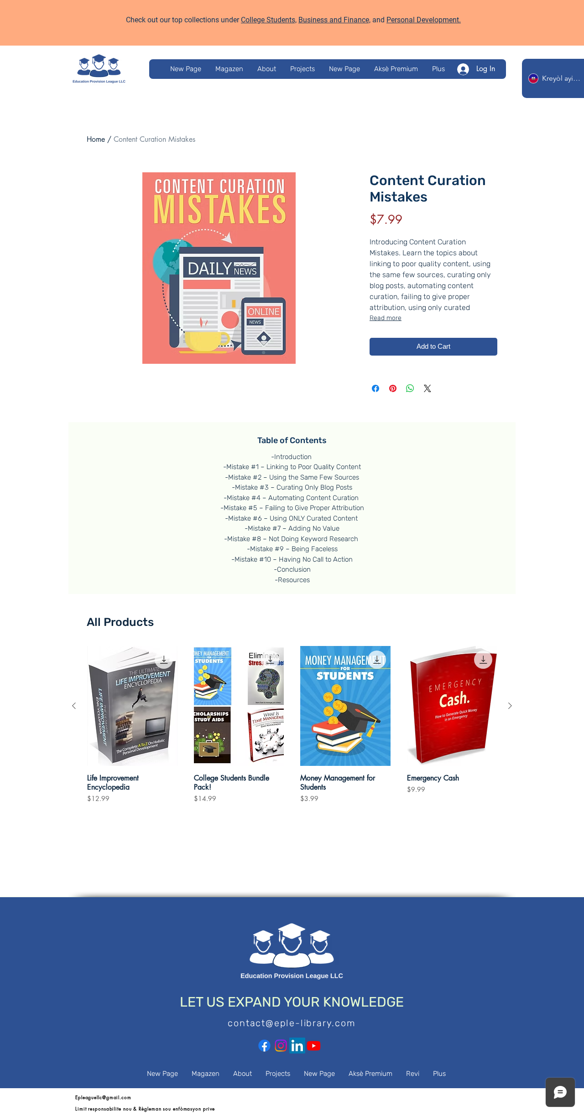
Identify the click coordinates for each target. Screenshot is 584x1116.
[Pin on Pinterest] (392, 388)
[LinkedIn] (297, 1046)
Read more (386, 318)
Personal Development (422, 20)
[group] (292, 729)
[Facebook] (264, 1046)
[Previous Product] (73, 705)
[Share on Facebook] (375, 388)
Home (96, 139)
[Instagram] (281, 1046)
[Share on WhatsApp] (410, 388)
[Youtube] (314, 1046)
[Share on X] (427, 388)
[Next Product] (510, 705)
